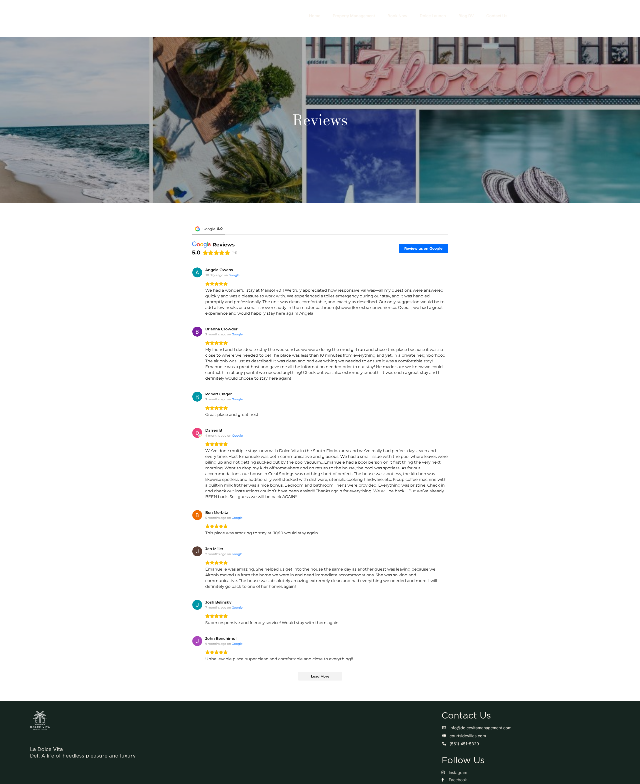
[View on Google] (197, 272)
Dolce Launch (433, 15)
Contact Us (497, 15)
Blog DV (466, 15)
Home (314, 15)
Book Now (397, 15)
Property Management (354, 15)
